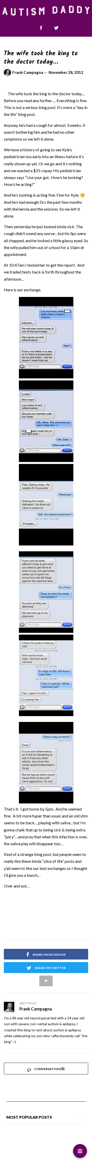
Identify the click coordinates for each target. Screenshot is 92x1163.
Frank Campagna (27, 72)
